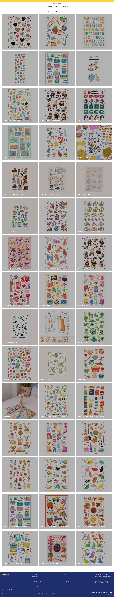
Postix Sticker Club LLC (54, 593)
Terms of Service (66, 586)
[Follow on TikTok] (14, 589)
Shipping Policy (66, 581)
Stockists (65, 578)
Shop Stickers (58, 6)
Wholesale (65, 576)
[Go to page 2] (62, 569)
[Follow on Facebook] (2, 589)
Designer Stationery (35, 583)
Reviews (33, 584)
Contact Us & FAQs (35, 586)
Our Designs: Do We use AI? (36, 581)
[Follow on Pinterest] (9, 589)
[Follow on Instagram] (4, 589)
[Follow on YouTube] (11, 589)
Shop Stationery (49, 6)
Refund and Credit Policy (68, 579)
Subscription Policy (67, 583)
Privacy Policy (66, 584)
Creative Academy (35, 579)
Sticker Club (66, 6)
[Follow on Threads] (7, 589)
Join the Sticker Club (35, 576)
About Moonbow (34, 578)
